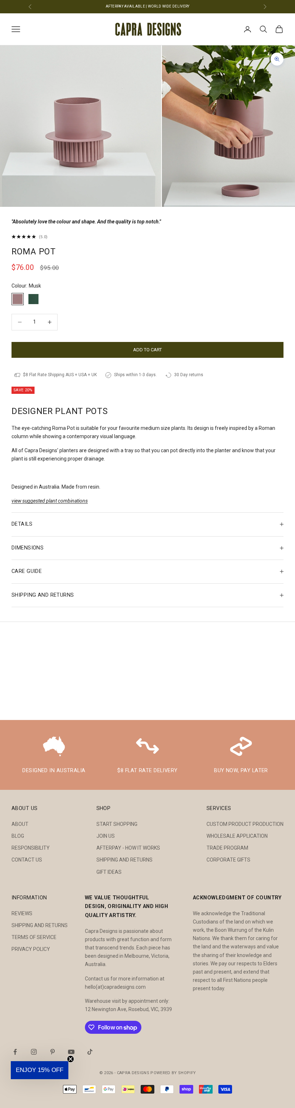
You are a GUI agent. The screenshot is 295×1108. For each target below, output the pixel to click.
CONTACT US (27, 860)
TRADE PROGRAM (227, 848)
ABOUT (20, 824)
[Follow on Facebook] (15, 1051)
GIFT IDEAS (109, 872)
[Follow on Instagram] (33, 1051)
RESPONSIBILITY (31, 848)
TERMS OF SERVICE (34, 937)
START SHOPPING (116, 824)
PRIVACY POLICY (31, 949)
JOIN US (105, 836)
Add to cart (147, 349)
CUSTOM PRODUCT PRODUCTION (244, 824)
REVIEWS (22, 913)
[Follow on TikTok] (90, 1051)
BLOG (18, 836)
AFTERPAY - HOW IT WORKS (128, 848)
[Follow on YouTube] (71, 1051)
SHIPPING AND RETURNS (124, 860)
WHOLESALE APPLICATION (237, 836)
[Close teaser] (70, 1059)
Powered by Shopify (173, 1073)
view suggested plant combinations (50, 501)
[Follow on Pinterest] (52, 1051)
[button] (39, 1070)
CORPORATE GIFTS (228, 860)
